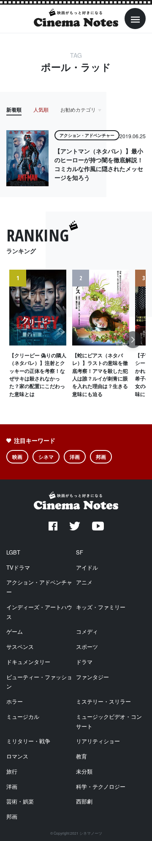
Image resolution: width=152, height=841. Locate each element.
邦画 (101, 457)
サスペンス (20, 647)
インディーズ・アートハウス (39, 612)
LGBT (13, 552)
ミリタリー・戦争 (28, 741)
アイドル (87, 567)
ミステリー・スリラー (103, 701)
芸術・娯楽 (20, 801)
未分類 (84, 771)
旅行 (11, 771)
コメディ (87, 631)
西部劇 (84, 801)
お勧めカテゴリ (78, 109)
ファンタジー (92, 677)
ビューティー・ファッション (39, 682)
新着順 (14, 109)
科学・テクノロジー (100, 786)
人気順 (41, 109)
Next (133, 344)
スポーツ (87, 647)
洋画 (75, 457)
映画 (17, 457)
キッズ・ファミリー (100, 607)
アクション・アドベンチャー (39, 587)
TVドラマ (18, 567)
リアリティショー (98, 741)
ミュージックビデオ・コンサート (109, 721)
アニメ (84, 582)
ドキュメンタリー (28, 662)
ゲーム (14, 631)
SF (79, 552)
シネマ (46, 457)
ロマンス (17, 756)
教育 (81, 756)
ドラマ (84, 662)
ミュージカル (22, 716)
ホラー (14, 701)
